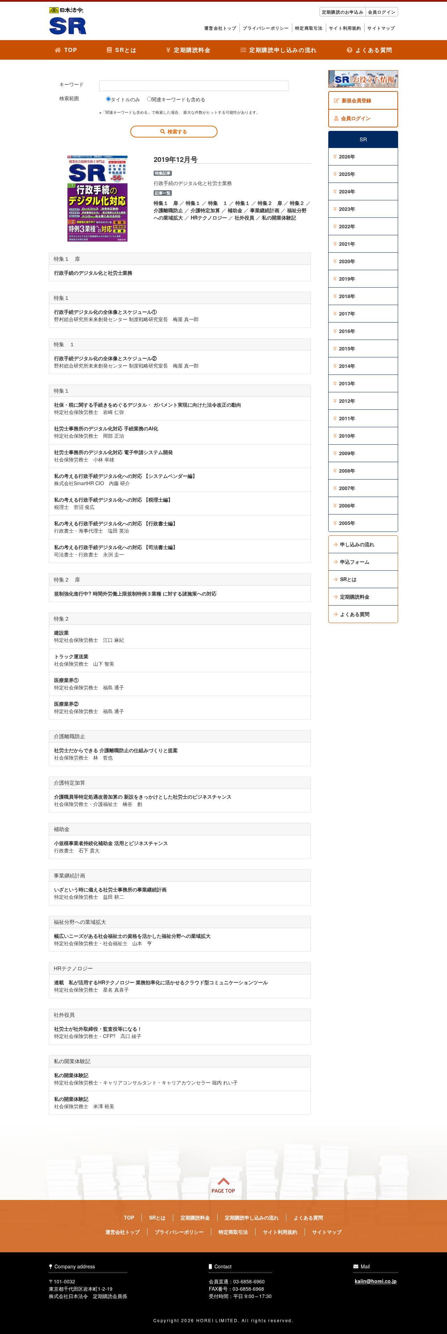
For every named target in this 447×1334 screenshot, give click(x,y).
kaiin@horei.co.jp (376, 1281)
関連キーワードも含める (178, 99)
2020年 (347, 261)
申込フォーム (354, 561)
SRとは (126, 50)
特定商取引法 (309, 28)
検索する (177, 131)
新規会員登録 (356, 100)
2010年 (347, 435)
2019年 (347, 278)
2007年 (347, 487)
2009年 (347, 453)
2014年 (347, 365)
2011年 (347, 418)
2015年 (347, 348)
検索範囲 (69, 98)
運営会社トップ (220, 28)
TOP (71, 50)
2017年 (347, 313)
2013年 (347, 383)
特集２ (297, 202)
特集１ (193, 202)
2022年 (347, 226)
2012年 (347, 400)
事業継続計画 (264, 210)
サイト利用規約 (345, 28)
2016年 (347, 330)
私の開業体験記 (279, 217)
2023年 (347, 208)
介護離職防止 (168, 210)
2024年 (347, 191)
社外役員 (244, 217)
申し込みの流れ (357, 544)
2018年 (347, 295)
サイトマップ (381, 28)
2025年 (347, 173)
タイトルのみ (125, 99)
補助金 (235, 210)
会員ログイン (382, 12)
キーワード (71, 84)
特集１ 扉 (166, 202)
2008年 (347, 470)
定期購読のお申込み (343, 12)
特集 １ (218, 202)
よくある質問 (374, 50)
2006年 (347, 505)
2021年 (347, 243)
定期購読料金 (192, 50)
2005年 (347, 522)
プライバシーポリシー (266, 28)
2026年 (347, 156)
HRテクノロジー (209, 217)
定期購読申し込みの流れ (283, 50)
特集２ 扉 (270, 202)
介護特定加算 (205, 210)
